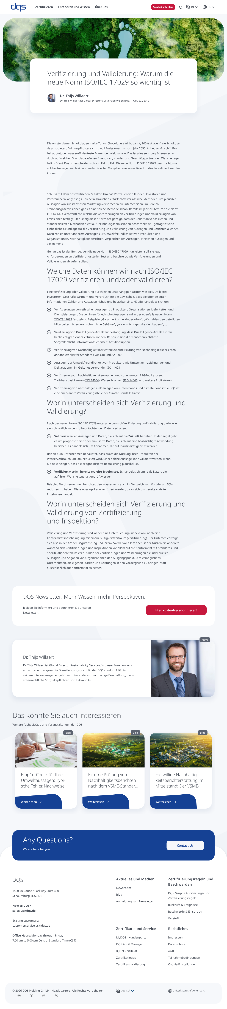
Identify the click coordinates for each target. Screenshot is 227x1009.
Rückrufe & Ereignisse (183, 905)
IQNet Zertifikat (126, 951)
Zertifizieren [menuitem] (44, 7)
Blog (119, 894)
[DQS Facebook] (31, 995)
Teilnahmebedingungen (184, 958)
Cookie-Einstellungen (182, 964)
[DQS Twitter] (19, 995)
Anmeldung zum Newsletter (135, 901)
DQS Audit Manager (129, 944)
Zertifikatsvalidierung (130, 964)
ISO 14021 (113, 367)
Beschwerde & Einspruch (185, 911)
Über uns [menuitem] (101, 7)
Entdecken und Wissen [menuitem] (74, 7)
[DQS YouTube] (56, 995)
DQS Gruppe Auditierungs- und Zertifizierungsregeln (189, 895)
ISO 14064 (92, 380)
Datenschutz (176, 944)
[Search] (181, 7)
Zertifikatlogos (126, 958)
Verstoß (173, 918)
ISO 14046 (130, 380)
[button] (193, 7)
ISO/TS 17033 (63, 319)
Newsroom (123, 888)
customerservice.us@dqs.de (31, 925)
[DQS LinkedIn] (44, 995)
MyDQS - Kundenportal (131, 937)
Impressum (176, 937)
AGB (171, 951)
